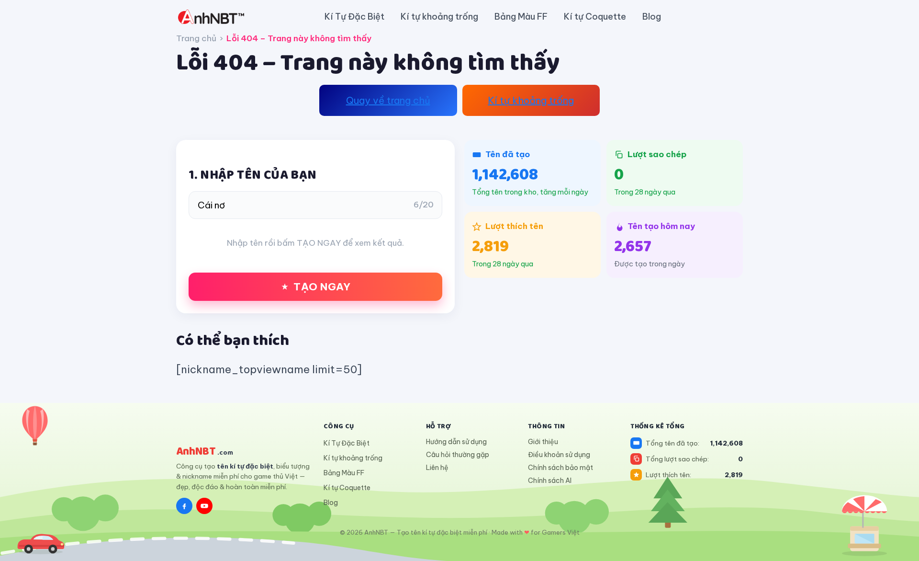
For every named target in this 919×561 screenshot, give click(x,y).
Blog (651, 16)
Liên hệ (437, 467)
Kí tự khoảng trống (439, 16)
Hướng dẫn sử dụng (456, 441)
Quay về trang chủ (388, 100)
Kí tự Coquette (595, 16)
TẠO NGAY (321, 286)
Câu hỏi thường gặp (457, 454)
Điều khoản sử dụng (559, 454)
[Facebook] (184, 506)
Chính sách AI (550, 480)
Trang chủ (196, 38)
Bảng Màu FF (521, 16)
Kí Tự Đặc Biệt (354, 16)
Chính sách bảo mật (560, 467)
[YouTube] (204, 506)
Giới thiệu (543, 441)
